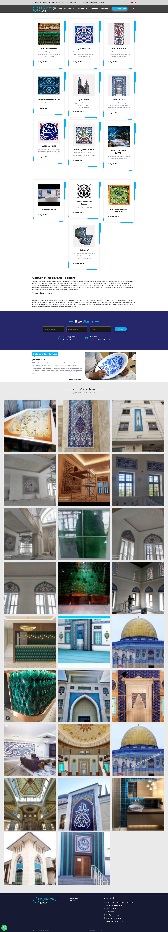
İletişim (72, 900)
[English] (132, 2)
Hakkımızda (74, 898)
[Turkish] (135, 2)
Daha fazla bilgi (75, 379)
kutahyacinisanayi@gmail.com (93, 2)
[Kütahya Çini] (44, 11)
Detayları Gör (43, 62)
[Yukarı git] (164, 928)
